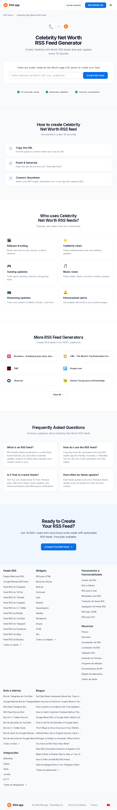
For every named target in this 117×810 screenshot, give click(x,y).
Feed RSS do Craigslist (14, 602)
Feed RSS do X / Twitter (14, 608)
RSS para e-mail (89, 591)
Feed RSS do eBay (12, 634)
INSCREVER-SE (95, 5)
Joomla (6, 774)
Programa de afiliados (92, 663)
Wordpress (41, 618)
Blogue (40, 690)
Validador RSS (88, 653)
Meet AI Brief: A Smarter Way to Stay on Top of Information (59, 754)
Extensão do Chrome (91, 658)
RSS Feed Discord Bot (13, 712)
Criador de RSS (89, 580)
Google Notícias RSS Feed (15, 581)
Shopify (39, 602)
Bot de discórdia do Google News (19, 738)
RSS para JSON (89, 612)
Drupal (39, 624)
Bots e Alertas (88, 585)
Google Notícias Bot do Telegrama (19, 701)
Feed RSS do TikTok (13, 592)
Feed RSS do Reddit (13, 613)
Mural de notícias (44, 581)
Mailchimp (8, 758)
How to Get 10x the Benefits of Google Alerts (57, 722)
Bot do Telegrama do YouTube (18, 696)
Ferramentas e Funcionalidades (92, 572)
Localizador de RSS (91, 647)
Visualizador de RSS (91, 642)
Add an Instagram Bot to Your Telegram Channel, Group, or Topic (59, 764)
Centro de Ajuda (89, 679)
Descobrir (86, 637)
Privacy (94, 805)
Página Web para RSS (13, 576)
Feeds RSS (9, 570)
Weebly (39, 613)
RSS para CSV (88, 617)
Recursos (87, 626)
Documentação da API (92, 668)
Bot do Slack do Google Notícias (18, 733)
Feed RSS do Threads (13, 597)
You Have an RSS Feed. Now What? (52, 743)
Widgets (41, 570)
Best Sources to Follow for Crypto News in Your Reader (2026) (59, 701)
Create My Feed (95, 75)
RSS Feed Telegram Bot (14, 707)
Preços (85, 632)
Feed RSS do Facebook (14, 629)
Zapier (6, 763)
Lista (38, 597)
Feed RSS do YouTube (14, 618)
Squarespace (42, 608)
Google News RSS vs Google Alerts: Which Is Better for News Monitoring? (59, 717)
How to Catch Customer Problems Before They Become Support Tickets (59, 712)
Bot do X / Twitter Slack (14, 728)
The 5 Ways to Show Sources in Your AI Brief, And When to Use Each (59, 728)
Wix (38, 634)
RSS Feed (8, 15)
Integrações (10, 752)
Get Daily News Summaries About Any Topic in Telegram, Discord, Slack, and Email (59, 696)
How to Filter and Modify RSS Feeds (53, 759)
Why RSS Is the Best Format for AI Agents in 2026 (59, 749)
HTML (39, 629)
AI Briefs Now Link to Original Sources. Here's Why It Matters (59, 733)
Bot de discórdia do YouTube (17, 722)
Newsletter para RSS (91, 596)
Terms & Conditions (77, 805)
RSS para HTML (43, 576)
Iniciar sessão (74, 5)
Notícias (39, 587)
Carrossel (40, 592)
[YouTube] (108, 805)
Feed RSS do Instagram (14, 587)
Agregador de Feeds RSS (94, 606)
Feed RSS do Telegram (14, 624)
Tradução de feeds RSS (93, 601)
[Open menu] (111, 5)
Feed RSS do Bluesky (13, 639)
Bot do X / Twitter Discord (15, 717)
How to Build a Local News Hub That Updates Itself (59, 707)
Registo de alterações (92, 674)
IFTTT (6, 779)
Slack (6, 769)
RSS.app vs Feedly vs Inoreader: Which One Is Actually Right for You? (59, 738)
